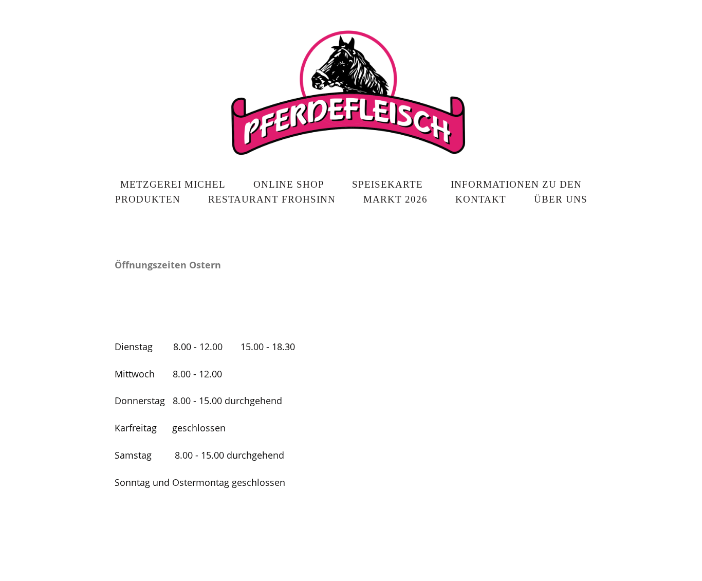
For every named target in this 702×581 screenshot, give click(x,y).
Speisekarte (387, 184)
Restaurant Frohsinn (272, 199)
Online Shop (288, 184)
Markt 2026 (395, 199)
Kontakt (480, 199)
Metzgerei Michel (173, 184)
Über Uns (560, 199)
